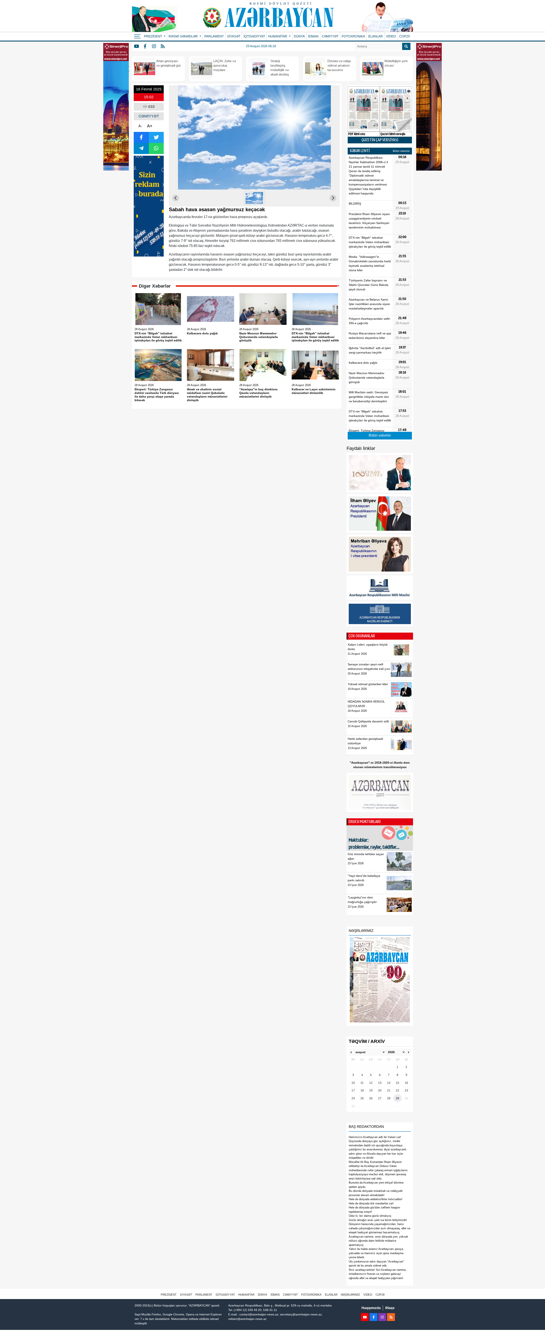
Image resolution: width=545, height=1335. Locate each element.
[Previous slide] (175, 198)
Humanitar (246, 1294)
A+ (149, 126)
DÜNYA (299, 36)
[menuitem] (254, 198)
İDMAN (313, 36)
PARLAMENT (214, 36)
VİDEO (391, 36)
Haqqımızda (371, 1308)
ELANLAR (375, 36)
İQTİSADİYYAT (254, 36)
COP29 (404, 36)
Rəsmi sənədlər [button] (184, 36)
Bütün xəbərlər (401, 151)
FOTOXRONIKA (353, 36)
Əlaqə (389, 1308)
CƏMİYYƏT (330, 36)
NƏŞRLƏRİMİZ (350, 1294)
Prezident (168, 1294)
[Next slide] (333, 198)
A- (140, 126)
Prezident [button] (153, 36)
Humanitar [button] (278, 36)
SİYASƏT (233, 36)
